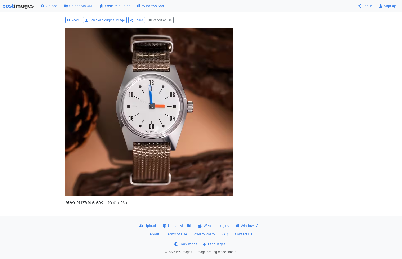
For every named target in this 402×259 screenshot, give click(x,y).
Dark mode (188, 244)
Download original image (107, 20)
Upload (51, 6)
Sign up (390, 6)
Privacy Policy (204, 234)
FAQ (225, 234)
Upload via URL (81, 6)
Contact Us (243, 234)
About (154, 234)
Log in (367, 6)
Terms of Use (176, 234)
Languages (216, 244)
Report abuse (162, 20)
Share (139, 20)
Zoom (76, 20)
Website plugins (117, 6)
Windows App (153, 6)
